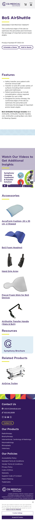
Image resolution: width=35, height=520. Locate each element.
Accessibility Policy (9, 458)
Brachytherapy (7, 436)
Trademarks (6, 482)
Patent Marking (7, 479)
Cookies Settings (17, 513)
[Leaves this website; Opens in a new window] (3, 417)
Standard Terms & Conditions (13, 461)
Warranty (5, 473)
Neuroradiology (8, 442)
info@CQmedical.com (12, 408)
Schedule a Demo (10, 47)
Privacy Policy (7, 467)
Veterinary (6, 448)
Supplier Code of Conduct (12, 476)
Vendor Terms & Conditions (12, 464)
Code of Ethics (7, 470)
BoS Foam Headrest (12, 247)
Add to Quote (26, 47)
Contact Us (8, 423)
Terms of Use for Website (13, 509)
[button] (31, 4)
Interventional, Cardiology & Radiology (16, 439)
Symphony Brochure (14, 351)
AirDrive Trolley (10, 383)
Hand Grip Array (10, 271)
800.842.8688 (9, 412)
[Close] (33, 502)
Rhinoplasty (6, 445)
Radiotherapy (7, 433)
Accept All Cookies (17, 517)
